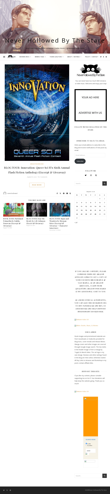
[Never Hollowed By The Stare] (10, 56)
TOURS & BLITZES (56, 57)
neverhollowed (12, 193)
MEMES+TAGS (39, 57)
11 (81, 206)
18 (81, 210)
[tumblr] (103, 57)
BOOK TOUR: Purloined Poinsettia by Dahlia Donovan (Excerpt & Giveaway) (13, 222)
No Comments (42, 177)
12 (86, 206)
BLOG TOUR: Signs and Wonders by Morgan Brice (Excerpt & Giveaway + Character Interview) (59, 223)
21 (95, 210)
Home (14, 57)
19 (86, 210)
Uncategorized (37, 164)
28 (95, 214)
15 (100, 206)
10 (77, 206)
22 (100, 210)
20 (90, 210)
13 (90, 206)
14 (95, 206)
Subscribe (80, 161)
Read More (37, 185)
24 (77, 214)
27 (90, 214)
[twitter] (101, 57)
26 (86, 214)
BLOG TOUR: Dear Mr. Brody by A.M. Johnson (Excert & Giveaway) (35, 221)
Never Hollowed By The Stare (55, 40)
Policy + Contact (91, 57)
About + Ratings (73, 57)
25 (81, 214)
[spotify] (106, 57)
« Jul (76, 222)
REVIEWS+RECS (24, 57)
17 (77, 210)
